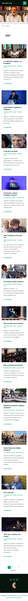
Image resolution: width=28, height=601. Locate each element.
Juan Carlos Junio (7, 3)
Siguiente (14, 570)
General (14, 153)
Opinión (14, 66)
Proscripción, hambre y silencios (14, 281)
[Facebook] (11, 580)
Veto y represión (9, 492)
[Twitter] (14, 580)
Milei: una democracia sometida (13, 323)
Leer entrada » (8, 83)
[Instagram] (17, 580)
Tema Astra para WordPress (14, 597)
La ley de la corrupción (11, 151)
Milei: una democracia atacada (13, 365)
